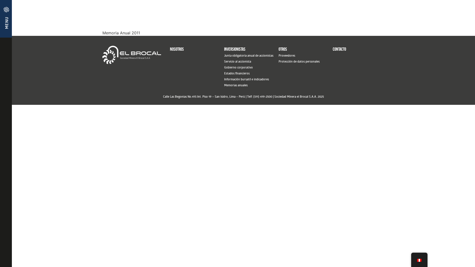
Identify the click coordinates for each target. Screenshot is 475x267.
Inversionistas (234, 49)
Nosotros (177, 49)
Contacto (339, 49)
